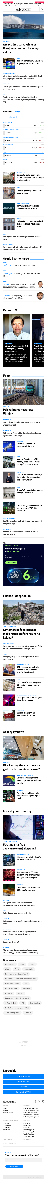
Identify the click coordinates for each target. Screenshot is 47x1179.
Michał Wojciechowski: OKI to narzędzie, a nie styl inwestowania (16, 349)
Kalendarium (28, 1140)
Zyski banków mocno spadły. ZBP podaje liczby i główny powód (29, 685)
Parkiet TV (10, 310)
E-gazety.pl (27, 1125)
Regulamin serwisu (30, 1112)
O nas (5, 1108)
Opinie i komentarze (16, 258)
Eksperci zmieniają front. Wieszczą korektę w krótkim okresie (29, 780)
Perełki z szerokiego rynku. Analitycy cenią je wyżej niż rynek (28, 795)
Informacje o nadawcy (31, 1115)
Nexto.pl (26, 1127)
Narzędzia (9, 1070)
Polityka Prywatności (31, 1108)
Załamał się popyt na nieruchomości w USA (26, 714)
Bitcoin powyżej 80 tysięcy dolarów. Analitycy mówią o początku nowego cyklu (28, 875)
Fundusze (23, 1087)
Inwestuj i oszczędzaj (17, 811)
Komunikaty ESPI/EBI (23, 1092)
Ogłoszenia (7, 1125)
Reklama (6, 1123)
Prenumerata (7, 1127)
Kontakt (5, 1110)
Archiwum (6, 1130)
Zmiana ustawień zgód (31, 1110)
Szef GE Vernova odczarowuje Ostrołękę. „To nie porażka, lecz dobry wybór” (29, 477)
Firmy (6, 375)
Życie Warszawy (29, 1136)
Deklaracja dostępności (31, 1117)
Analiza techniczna (23, 1076)
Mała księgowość (29, 1130)
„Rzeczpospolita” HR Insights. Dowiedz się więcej (30, 698)
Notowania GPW (23, 1081)
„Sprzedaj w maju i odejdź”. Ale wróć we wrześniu (29, 858)
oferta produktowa (9, 1143)
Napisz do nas (8, 1112)
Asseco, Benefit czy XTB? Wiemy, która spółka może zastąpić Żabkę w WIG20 (28, 462)
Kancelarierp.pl (29, 1132)
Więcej (42, 122)
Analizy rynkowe (13, 732)
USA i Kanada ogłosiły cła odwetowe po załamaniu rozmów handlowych (28, 670)
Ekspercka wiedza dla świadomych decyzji (26, 445)
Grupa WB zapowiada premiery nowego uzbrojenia (30, 491)
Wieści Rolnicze (29, 1134)
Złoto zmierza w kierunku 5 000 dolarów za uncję (28, 888)
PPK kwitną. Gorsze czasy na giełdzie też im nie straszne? (21, 767)
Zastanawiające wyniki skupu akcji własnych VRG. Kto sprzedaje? (29, 508)
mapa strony (7, 1140)
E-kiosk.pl (27, 1123)
